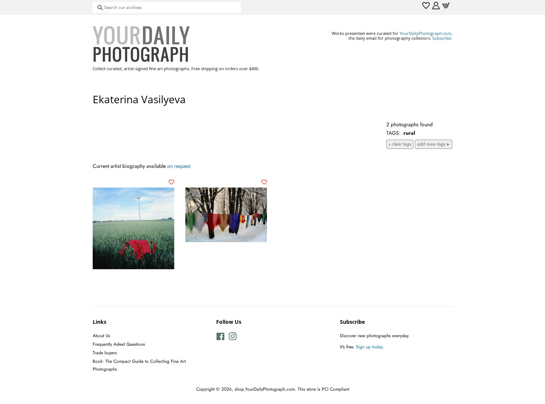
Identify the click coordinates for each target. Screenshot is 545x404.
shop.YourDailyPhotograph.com (265, 389)
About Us (101, 335)
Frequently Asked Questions (119, 344)
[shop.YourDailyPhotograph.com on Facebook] (220, 338)
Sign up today (369, 346)
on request (178, 166)
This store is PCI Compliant (323, 389)
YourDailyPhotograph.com (425, 33)
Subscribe (441, 38)
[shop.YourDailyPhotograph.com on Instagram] (232, 338)
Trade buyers (105, 352)
